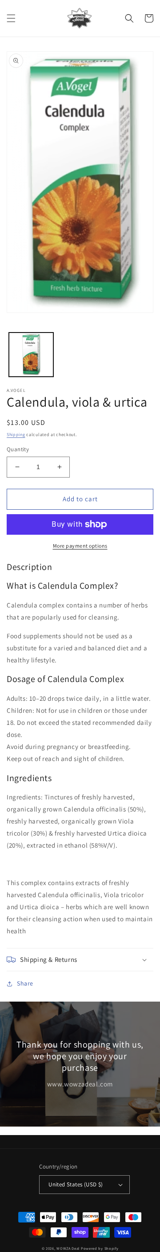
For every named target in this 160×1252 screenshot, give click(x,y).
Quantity (18, 449)
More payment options (80, 545)
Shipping (16, 434)
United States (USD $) (75, 1184)
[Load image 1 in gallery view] (31, 355)
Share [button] (25, 983)
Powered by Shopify (100, 1248)
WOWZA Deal (68, 1248)
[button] (11, 18)
